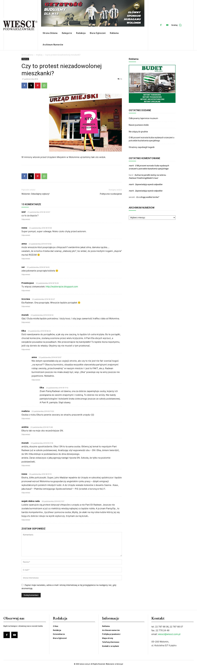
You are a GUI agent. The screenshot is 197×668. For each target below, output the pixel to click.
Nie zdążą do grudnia (138, 131)
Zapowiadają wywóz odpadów (148, 184)
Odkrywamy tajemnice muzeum (143, 118)
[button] (177, 25)
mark (131, 165)
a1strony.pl (119, 664)
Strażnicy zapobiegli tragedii (141, 147)
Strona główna (27, 55)
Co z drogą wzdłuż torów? (147, 197)
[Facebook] (160, 25)
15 (121, 79)
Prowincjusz (27, 283)
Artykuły (39, 55)
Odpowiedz (25, 219)
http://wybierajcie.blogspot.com (62, 286)
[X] (31, 85)
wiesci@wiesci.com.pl (169, 634)
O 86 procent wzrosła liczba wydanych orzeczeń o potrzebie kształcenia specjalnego (151, 139)
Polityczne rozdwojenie (111, 194)
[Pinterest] (38, 85)
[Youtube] (167, 25)
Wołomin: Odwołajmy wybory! (35, 194)
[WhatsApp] (44, 85)
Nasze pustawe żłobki (139, 125)
